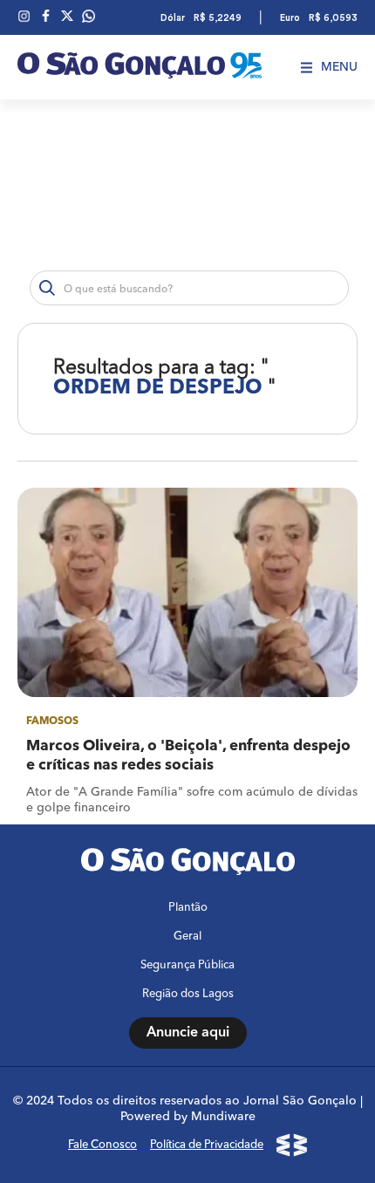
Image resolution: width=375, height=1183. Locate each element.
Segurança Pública (187, 965)
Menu (339, 67)
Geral (187, 936)
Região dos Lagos (188, 994)
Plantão (188, 907)
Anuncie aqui (188, 1033)
